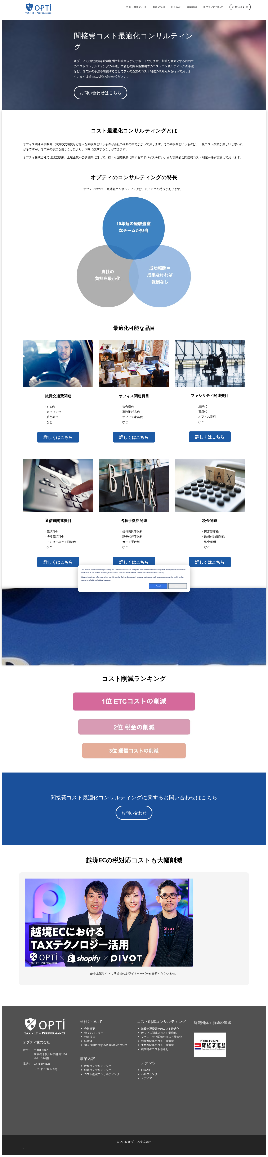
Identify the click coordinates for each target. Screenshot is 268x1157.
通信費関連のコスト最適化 (157, 1041)
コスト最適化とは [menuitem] (136, 7)
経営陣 (88, 1041)
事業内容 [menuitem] (192, 7)
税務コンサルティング (97, 1066)
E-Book (145, 1070)
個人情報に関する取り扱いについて (106, 1045)
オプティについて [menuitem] (213, 7)
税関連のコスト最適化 (154, 1049)
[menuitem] (240, 6)
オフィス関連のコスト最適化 (159, 1033)
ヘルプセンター (150, 1074)
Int (23, 1148)
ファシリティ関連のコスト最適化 (161, 1037)
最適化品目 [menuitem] (158, 7)
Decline (177, 586)
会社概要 (89, 1028)
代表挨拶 (89, 1037)
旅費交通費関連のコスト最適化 (160, 1028)
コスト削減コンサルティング (102, 1074)
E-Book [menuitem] (175, 7)
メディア (146, 1078)
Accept (158, 586)
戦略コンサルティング (97, 1070)
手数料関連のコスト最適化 (157, 1045)
